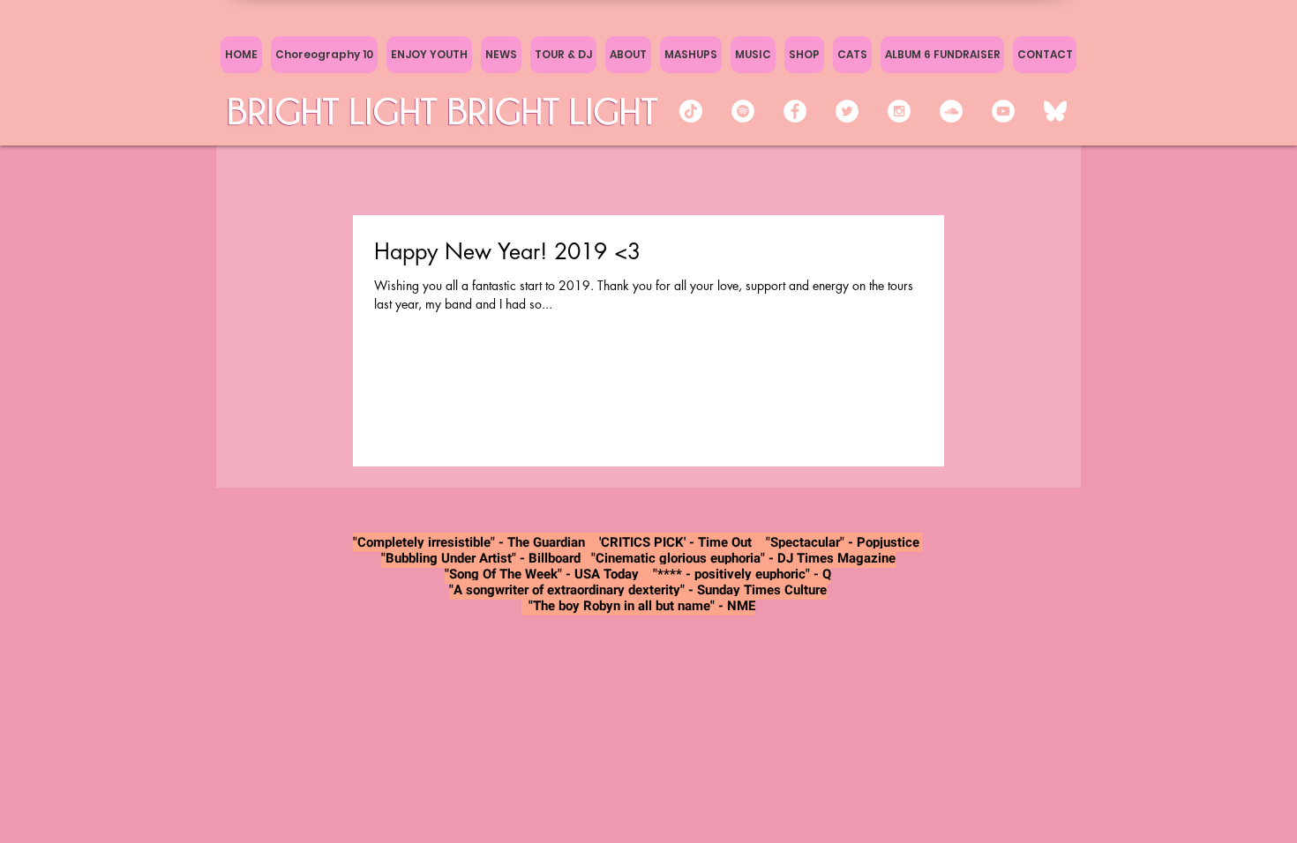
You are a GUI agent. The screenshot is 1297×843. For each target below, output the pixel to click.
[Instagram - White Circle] (899, 111)
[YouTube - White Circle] (1003, 111)
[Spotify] (742, 111)
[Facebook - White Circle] (794, 111)
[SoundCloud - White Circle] (951, 111)
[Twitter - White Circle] (847, 111)
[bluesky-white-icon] (1055, 111)
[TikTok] (690, 111)
